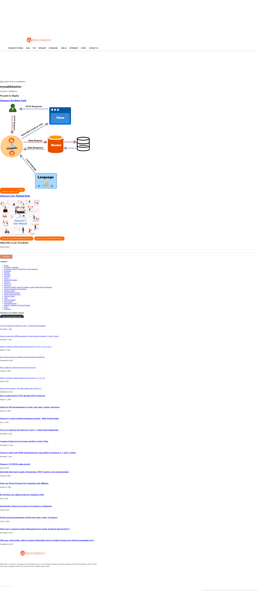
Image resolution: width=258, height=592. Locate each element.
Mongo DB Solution (10, 280)
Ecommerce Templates (11, 267)
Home (2, 81)
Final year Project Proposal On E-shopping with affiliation (24, 483)
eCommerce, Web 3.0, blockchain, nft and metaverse (21, 269)
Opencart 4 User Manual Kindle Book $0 (49, 238)
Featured (7, 273)
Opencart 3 (7, 283)
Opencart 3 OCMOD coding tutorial (15, 464)
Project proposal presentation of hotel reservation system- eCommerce (28, 517)
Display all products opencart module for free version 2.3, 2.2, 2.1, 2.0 (22, 378)
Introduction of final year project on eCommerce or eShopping (26, 506)
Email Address (5, 247)
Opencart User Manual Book (15, 195)
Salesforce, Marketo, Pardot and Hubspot (17, 305)
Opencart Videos (9, 296)
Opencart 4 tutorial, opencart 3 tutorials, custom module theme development (28, 287)
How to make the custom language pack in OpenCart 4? (18, 367)
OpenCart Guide (9, 291)
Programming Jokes (10, 303)
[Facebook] (7, 575)
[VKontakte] (23, 575)
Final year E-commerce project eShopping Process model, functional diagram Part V (35, 529)
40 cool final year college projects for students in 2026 (22, 495)
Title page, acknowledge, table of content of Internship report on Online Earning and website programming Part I (47, 540)
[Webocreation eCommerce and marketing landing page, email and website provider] (38, 40)
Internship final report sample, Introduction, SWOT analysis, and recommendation (34, 472)
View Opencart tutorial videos (11, 317)
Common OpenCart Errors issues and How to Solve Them (24, 441)
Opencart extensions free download (15, 289)
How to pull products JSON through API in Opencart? (22, 396)
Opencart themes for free (12, 292)
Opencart (7, 282)
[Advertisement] (114, 39)
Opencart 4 (7, 285)
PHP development (10, 300)
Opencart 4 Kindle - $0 (9, 191)
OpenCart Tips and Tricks (12, 294)
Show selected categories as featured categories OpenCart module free (22, 357)
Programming (8, 302)
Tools (6, 307)
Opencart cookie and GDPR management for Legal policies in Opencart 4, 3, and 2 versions (29, 336)
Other (6, 298)
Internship (7, 274)
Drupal (6, 265)
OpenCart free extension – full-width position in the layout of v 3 (20, 388)
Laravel (6, 278)
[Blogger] (2, 575)
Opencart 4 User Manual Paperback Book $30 (16, 238)
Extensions (7, 271)
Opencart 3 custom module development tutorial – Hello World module (29, 418)
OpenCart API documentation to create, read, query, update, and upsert (30, 407)
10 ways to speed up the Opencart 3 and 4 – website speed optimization (22, 326)
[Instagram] (18, 575)
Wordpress (7, 309)
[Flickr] (12, 575)
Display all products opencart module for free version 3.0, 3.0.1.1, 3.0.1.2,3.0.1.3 (25, 346)
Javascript (7, 276)
